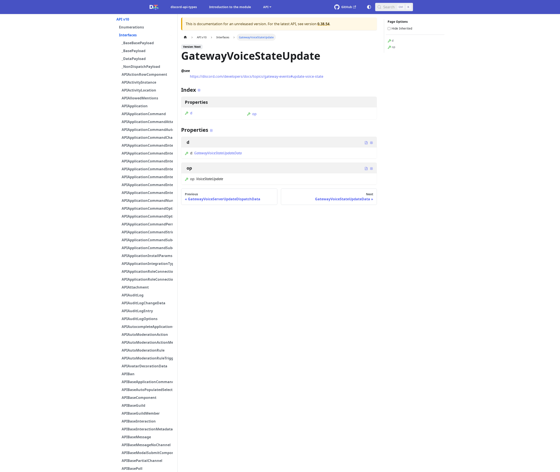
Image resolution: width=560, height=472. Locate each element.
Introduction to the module (230, 7)
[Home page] (185, 37)
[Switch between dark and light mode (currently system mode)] (369, 7)
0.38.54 (323, 23)
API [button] (265, 7)
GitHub (346, 7)
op (254, 113)
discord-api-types (184, 7)
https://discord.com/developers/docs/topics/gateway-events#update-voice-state (256, 76)
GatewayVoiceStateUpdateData (218, 153)
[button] (144, 19)
